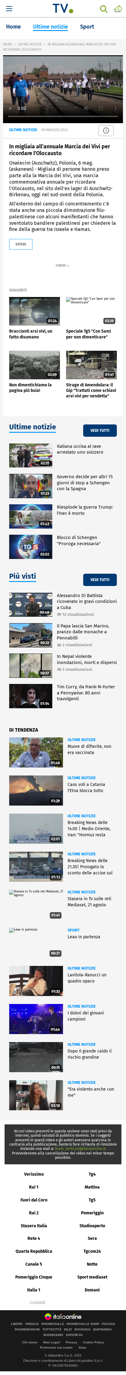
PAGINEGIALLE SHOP (83, 1324)
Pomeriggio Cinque (33, 1277)
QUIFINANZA (102, 1329)
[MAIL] (118, 8)
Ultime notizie (50, 26)
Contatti (38, 1302)
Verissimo (34, 1174)
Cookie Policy (93, 1342)
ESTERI (21, 244)
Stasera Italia (34, 1226)
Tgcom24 (92, 1251)
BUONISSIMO (53, 1335)
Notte (92, 1264)
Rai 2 (34, 1213)
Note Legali (51, 1342)
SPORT (74, 930)
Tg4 (92, 1174)
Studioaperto (92, 1226)
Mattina (92, 1187)
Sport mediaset (92, 1277)
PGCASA (108, 1324)
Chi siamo (29, 1342)
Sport (87, 26)
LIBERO (17, 1324)
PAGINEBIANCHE (27, 1329)
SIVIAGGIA (82, 1329)
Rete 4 (34, 1238)
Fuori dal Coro (33, 1200)
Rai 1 (34, 1187)
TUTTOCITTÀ (52, 1329)
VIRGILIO (32, 1324)
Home (13, 26)
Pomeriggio (92, 1213)
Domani (92, 1290)
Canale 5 (33, 1264)
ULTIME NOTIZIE (30, 44)
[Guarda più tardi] (106, 130)
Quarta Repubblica (34, 1251)
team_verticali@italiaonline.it (80, 1148)
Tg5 (92, 1200)
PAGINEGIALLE (52, 1324)
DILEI (68, 1329)
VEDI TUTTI (100, 430)
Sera (92, 1238)
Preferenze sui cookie (56, 1347)
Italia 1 (33, 1290)
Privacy (71, 1342)
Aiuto (82, 1347)
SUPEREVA (74, 1335)
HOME (7, 44)
